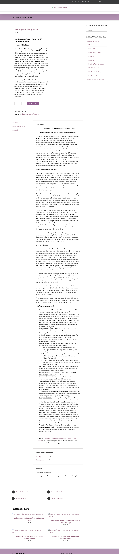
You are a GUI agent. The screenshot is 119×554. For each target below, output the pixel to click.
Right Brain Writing (94, 76)
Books (24, 114)
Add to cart (33, 103)
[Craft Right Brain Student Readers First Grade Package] (65, 514)
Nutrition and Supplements (95, 79)
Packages (91, 56)
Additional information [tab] (19, 126)
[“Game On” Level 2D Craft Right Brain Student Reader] (65, 530)
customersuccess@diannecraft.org (99, 1)
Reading (91, 60)
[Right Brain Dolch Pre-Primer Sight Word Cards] (27, 514)
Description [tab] (15, 122)
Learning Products (33, 114)
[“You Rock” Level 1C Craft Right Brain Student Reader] (29, 530)
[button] (95, 13)
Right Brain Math (93, 68)
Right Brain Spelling (94, 72)
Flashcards (91, 48)
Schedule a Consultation (76, 1)
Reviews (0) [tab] (15, 130)
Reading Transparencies (96, 64)
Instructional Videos (94, 52)
